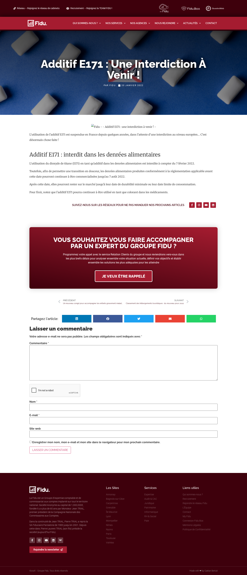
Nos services (114, 23)
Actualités (190, 23)
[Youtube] (206, 205)
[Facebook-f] (192, 205)
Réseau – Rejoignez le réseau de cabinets (38, 8)
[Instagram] (199, 205)
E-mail (34, 415)
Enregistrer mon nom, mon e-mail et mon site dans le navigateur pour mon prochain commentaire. (96, 442)
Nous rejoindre (165, 23)
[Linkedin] (213, 205)
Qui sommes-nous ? (85, 23)
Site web (35, 428)
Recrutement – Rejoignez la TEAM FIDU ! (91, 8)
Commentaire (39, 343)
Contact (211, 23)
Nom (33, 401)
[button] (76, 318)
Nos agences (138, 23)
